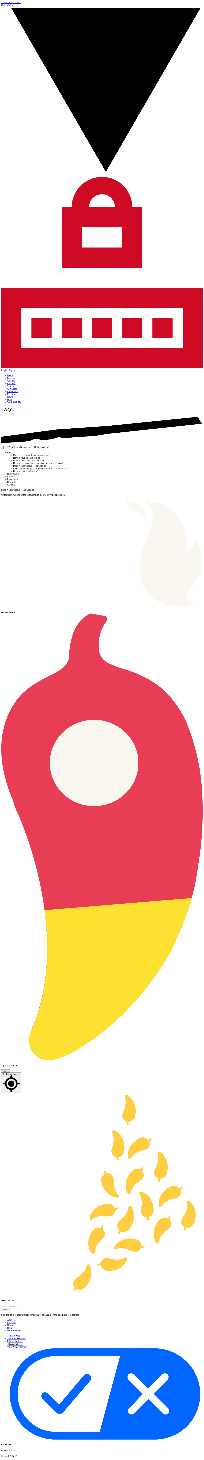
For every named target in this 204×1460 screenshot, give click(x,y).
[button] (2, 447)
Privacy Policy (14, 1341)
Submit (5, 1309)
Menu (10, 375)
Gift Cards (12, 389)
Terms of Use (13, 1335)
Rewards (11, 383)
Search (5, 1071)
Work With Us (14, 402)
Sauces (10, 386)
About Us (11, 1320)
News (10, 397)
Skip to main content (11, 2)
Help (9, 399)
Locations (11, 378)
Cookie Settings (15, 1344)
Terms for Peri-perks (16, 1338)
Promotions (12, 391)
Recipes (11, 394)
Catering (11, 380)
